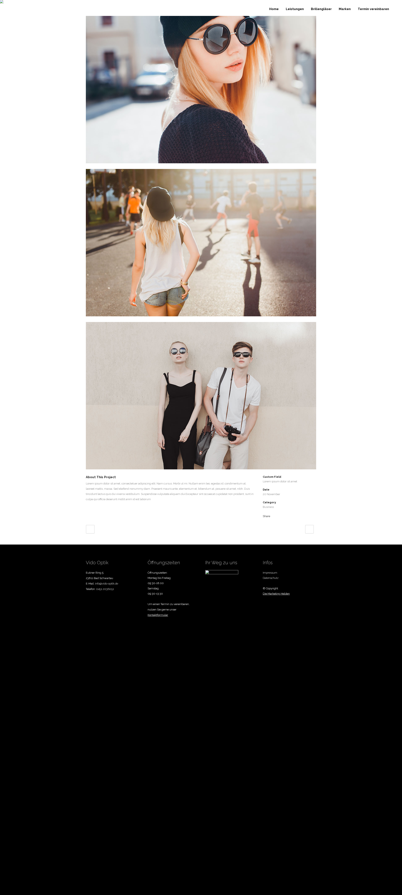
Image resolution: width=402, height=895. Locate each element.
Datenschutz (270, 577)
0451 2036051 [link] (105, 589)
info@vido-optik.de (106, 583)
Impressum (270, 572)
